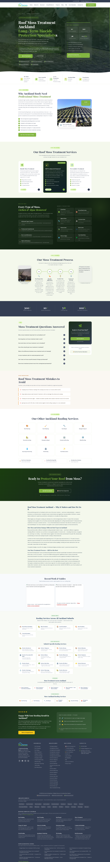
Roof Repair (37, 750)
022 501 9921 (76, 1)
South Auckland (29, 804)
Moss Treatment (38, 752)
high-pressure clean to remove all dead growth (69, 561)
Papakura (43, 806)
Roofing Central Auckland (55, 755)
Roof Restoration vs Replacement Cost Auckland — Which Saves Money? (80, 855)
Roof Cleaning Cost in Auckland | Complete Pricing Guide (80, 848)
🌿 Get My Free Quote (46, 490)
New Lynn (86, 806)
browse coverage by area (28, 814)
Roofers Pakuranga (54, 783)
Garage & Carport (38, 754)
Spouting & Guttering (39, 763)
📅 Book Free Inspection (63, 490)
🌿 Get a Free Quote (25, 56)
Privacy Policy (68, 763)
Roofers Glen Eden (54, 776)
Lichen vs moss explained (33, 606)
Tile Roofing (37, 765)
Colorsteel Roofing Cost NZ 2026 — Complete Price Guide (30, 855)
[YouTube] (22, 761)
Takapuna (70, 804)
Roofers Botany (53, 761)
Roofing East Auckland (54, 754)
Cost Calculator (72, 4)
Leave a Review (68, 755)
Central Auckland (55, 804)
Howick (49, 806)
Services (42, 4)
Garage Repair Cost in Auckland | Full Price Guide (29, 848)
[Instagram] (25, 761)
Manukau (81, 804)
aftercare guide (61, 563)
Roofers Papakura (53, 772)
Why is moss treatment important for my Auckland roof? (41, 335)
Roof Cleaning (37, 748)
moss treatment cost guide (45, 524)
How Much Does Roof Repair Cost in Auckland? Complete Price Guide (29, 852)
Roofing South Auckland (55, 750)
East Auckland (46, 804)
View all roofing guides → (23, 861)
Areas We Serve (50, 4)
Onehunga (73, 806)
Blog (62, 4)
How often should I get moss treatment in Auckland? (41, 347)
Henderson (63, 804)
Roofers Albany (53, 768)
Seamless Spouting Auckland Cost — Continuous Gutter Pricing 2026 (29, 858)
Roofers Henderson (54, 757)
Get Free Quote (80, 338)
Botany (75, 804)
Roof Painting (37, 746)
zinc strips (43, 565)
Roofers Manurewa (54, 770)
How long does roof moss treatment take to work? (41, 339)
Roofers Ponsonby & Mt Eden (55, 766)
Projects (58, 4)
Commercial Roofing (39, 759)
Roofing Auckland (53, 746)
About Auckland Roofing (55, 787)
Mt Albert (61, 806)
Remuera (67, 806)
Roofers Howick (53, 774)
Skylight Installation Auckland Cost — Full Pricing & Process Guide (55, 855)
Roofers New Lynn (53, 785)
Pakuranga (80, 806)
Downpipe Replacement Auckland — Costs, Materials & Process (54, 858)
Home (31, 4)
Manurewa (37, 806)
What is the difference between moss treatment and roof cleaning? (41, 351)
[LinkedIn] (28, 761)
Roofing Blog (67, 757)
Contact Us (80, 4)
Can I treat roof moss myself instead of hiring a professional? (41, 359)
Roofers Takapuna (53, 759)
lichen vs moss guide (49, 532)
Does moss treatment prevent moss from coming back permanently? (41, 363)
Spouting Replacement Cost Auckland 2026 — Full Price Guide (80, 852)
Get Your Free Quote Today (27, 134)
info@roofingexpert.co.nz (86, 748)
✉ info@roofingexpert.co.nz (86, 1)
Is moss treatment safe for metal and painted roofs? (41, 355)
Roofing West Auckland (55, 752)
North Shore (21, 804)
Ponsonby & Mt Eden (23, 806)
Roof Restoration (38, 767)
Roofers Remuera (53, 780)
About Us (36, 4)
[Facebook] (19, 761)
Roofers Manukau (53, 763)
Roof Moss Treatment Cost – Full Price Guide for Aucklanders (55, 848)
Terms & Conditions (69, 761)
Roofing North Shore (54, 748)
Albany (31, 806)
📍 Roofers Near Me (69, 748)
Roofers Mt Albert (53, 778)
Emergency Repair (38, 757)
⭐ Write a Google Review (26, 732)
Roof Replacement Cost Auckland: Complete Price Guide (55, 852)
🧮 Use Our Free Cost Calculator (80, 351)
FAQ (66, 4)
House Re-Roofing (38, 755)
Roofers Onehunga (54, 782)
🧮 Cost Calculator (69, 752)
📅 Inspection (91, 5)
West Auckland (38, 804)
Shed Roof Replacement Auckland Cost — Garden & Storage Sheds (81, 858)
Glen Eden (55, 806)
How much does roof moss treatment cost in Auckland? (41, 343)
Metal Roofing (37, 761)
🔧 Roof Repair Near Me (70, 750)
